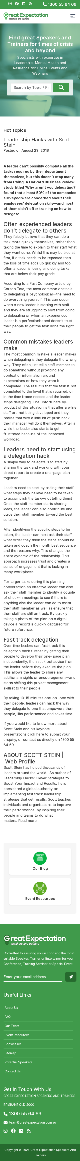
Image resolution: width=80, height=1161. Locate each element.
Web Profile (20, 761)
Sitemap (10, 1053)
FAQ (8, 1017)
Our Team (12, 1026)
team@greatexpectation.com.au (32, 1122)
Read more (27, 820)
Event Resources (17, 1035)
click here (36, 734)
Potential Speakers (18, 1062)
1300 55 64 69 (61, 4)
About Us (11, 1008)
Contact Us (13, 1071)
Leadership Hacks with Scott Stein (37, 142)
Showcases (13, 1044)
